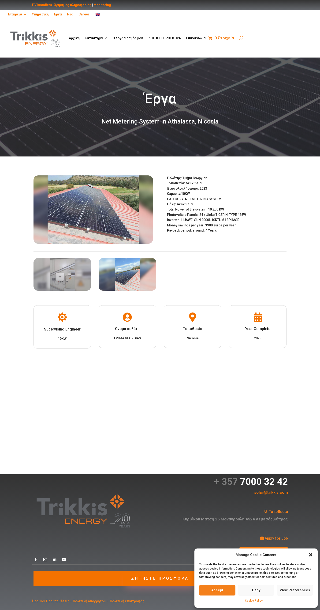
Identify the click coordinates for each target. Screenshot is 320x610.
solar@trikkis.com (271, 492)
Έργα (58, 14)
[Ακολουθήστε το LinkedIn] (54, 559)
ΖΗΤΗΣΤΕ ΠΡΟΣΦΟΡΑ (164, 38)
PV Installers (42, 5)
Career (83, 14)
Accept (217, 590)
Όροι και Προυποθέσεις (50, 601)
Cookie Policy (254, 600)
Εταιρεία (15, 14)
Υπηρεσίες (40, 14)
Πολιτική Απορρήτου (89, 601)
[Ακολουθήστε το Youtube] (64, 559)
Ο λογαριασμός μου (128, 38)
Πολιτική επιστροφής (127, 601)
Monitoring (102, 5)
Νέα (70, 14)
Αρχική (74, 38)
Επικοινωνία (196, 38)
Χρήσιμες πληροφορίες (72, 5)
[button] (310, 554)
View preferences (295, 590)
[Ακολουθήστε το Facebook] (36, 559)
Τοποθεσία (278, 511)
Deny (256, 590)
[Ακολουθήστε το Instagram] (45, 559)
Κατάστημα (94, 38)
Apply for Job (276, 538)
